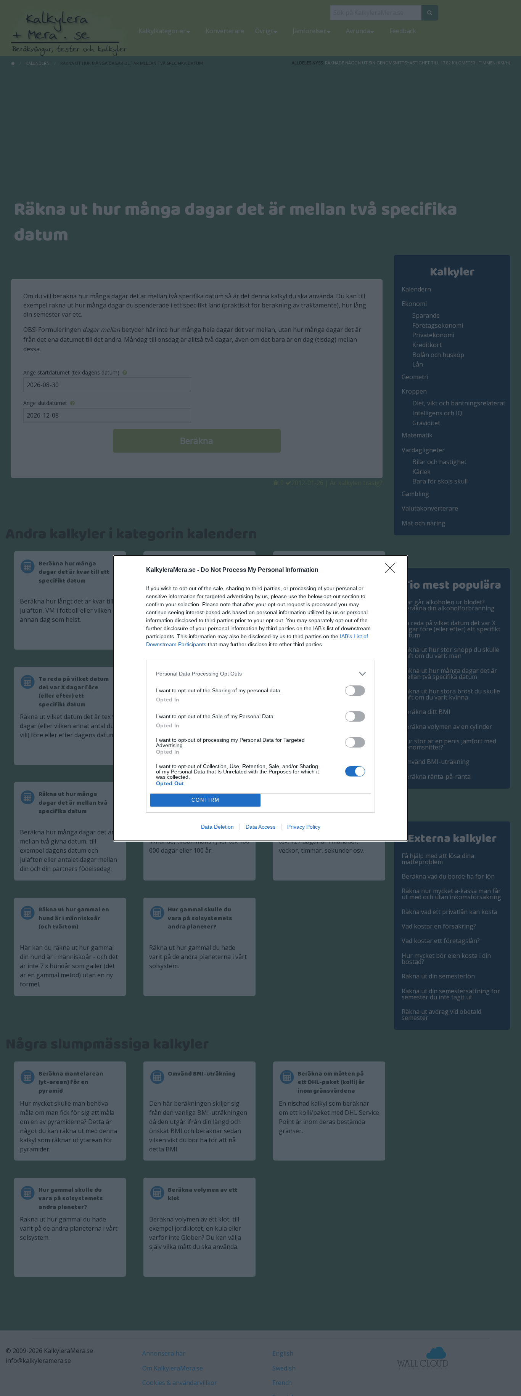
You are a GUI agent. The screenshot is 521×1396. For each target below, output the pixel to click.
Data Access (260, 827)
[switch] (355, 690)
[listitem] (260, 674)
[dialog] (260, 698)
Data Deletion (217, 827)
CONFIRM (205, 800)
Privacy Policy (303, 827)
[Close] (392, 570)
